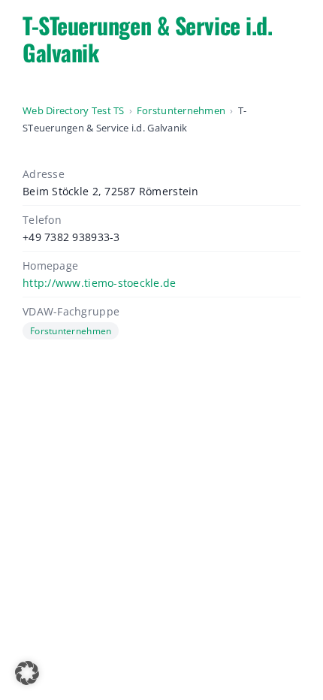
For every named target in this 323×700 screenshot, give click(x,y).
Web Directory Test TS (74, 110)
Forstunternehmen (181, 110)
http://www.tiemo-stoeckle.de (100, 283)
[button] (27, 673)
